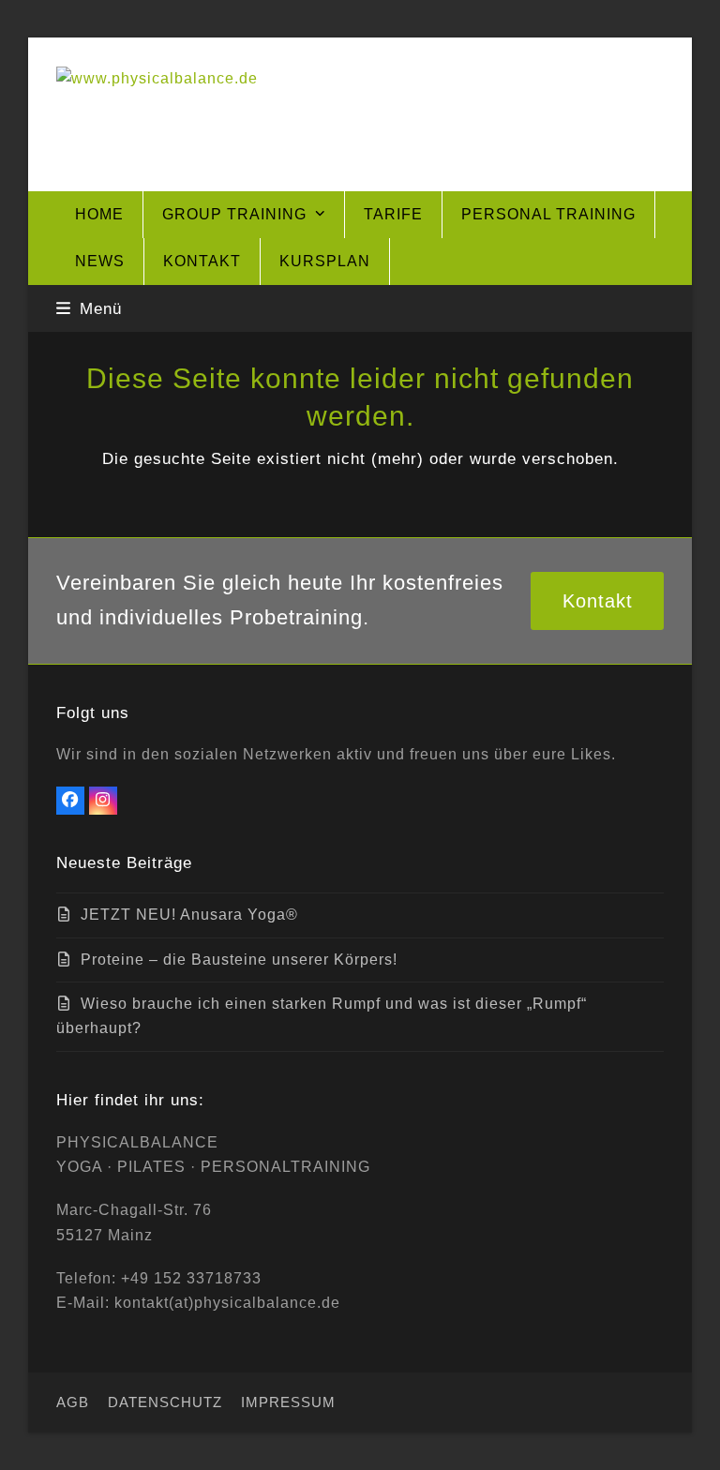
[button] (89, 308)
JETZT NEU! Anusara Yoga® (189, 914)
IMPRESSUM (288, 1402)
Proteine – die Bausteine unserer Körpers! (239, 960)
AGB (72, 1402)
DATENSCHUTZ (165, 1402)
